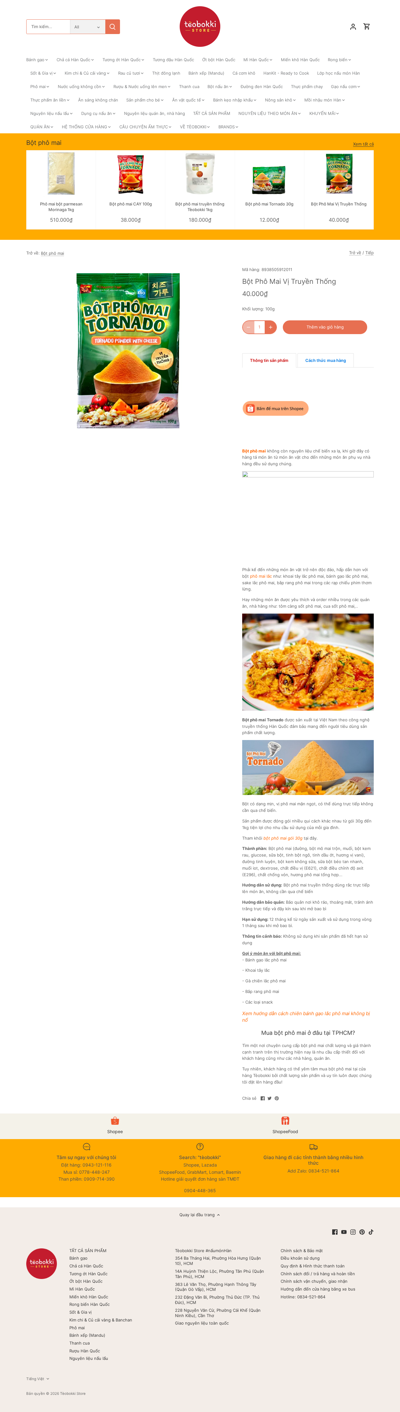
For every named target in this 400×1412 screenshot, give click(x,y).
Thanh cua (79, 1342)
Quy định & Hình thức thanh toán (313, 1265)
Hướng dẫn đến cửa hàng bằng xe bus (318, 1288)
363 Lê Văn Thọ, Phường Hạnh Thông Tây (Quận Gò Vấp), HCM (215, 1287)
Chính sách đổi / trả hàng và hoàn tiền (318, 1273)
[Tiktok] (371, 1232)
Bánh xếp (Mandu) (87, 1335)
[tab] (269, 360)
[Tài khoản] (353, 26)
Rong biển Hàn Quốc (89, 1304)
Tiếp (369, 252)
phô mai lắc (261, 576)
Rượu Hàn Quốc (84, 1350)
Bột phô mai (44, 142)
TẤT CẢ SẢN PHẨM (88, 1250)
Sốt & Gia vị (80, 1312)
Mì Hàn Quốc (82, 1288)
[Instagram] (353, 1232)
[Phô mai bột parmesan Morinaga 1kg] (61, 173)
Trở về (355, 252)
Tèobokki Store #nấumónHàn (203, 1250)
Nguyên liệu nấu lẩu (88, 1358)
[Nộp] (112, 27)
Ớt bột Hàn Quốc (85, 1281)
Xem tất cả (363, 143)
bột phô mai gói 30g (282, 838)
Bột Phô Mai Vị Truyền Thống (339, 203)
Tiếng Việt (35, 1379)
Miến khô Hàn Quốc (88, 1296)
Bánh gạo (78, 1258)
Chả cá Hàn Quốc (86, 1265)
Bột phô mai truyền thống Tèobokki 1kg (199, 206)
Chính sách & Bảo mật (302, 1250)
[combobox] (48, 27)
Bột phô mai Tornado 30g (269, 203)
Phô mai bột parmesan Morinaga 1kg (61, 206)
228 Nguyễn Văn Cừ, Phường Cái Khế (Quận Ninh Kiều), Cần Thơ (218, 1313)
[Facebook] (335, 1232)
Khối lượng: (253, 308)
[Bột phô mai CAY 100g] (130, 173)
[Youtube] (344, 1232)
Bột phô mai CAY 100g (130, 203)
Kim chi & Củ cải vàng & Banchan (100, 1319)
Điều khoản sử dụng (300, 1258)
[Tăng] (271, 327)
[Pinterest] (362, 1232)
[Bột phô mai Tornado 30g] (269, 173)
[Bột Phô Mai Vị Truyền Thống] (338, 173)
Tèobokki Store (73, 1393)
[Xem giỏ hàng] (367, 26)
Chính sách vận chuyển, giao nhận (314, 1281)
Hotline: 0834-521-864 (303, 1296)
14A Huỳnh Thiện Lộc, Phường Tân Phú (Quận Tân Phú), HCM (219, 1274)
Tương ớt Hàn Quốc (88, 1273)
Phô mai (77, 1327)
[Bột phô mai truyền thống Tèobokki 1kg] (199, 173)
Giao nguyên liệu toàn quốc (202, 1323)
